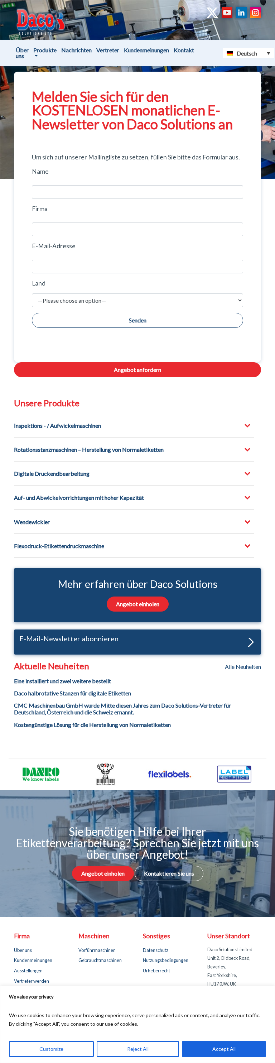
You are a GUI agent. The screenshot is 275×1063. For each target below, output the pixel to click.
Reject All (138, 1049)
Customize (51, 1049)
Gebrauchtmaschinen (100, 960)
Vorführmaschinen (97, 950)
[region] (137, 1024)
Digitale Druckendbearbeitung (52, 473)
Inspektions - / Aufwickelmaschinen (57, 425)
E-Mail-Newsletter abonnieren (69, 638)
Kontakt (184, 50)
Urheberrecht (156, 970)
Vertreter (107, 50)
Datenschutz (155, 950)
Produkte (45, 50)
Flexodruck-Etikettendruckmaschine (59, 545)
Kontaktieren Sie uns (169, 873)
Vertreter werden (31, 981)
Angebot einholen (137, 603)
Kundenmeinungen (146, 50)
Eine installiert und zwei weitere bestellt (62, 680)
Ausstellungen (28, 970)
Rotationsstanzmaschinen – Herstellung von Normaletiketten (89, 449)
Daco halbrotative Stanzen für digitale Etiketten (72, 693)
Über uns (22, 53)
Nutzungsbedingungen (165, 960)
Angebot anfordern (137, 369)
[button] (249, 641)
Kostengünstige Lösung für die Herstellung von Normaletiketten (92, 724)
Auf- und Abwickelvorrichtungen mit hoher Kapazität (79, 497)
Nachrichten (76, 50)
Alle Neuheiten (243, 667)
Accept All (224, 1049)
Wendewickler (32, 521)
